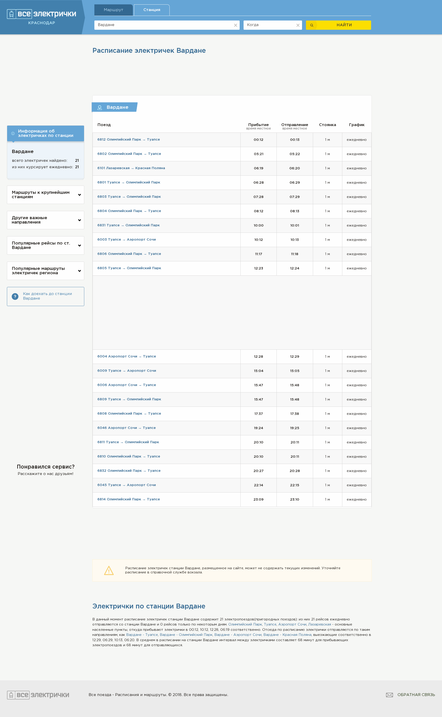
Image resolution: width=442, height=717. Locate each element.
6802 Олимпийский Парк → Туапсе (129, 153)
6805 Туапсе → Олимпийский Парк (129, 268)
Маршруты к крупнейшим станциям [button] (41, 195)
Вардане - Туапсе (142, 634)
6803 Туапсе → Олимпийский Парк (129, 196)
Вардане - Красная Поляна (287, 634)
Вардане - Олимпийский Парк (186, 634)
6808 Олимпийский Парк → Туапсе (129, 413)
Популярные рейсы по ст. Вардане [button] (41, 245)
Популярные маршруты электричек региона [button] (38, 271)
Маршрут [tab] (113, 10)
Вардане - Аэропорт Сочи (238, 634)
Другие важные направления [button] (29, 220)
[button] (45, 133)
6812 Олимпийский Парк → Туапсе (128, 139)
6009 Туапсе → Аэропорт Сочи (126, 370)
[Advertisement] (45, 77)
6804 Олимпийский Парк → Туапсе (129, 210)
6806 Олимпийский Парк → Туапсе (129, 253)
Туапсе (270, 624)
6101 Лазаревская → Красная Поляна (131, 168)
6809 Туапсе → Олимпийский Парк (129, 399)
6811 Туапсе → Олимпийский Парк (128, 442)
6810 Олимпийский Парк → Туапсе (128, 456)
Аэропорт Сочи (292, 624)
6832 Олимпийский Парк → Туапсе (129, 470)
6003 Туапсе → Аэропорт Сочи (126, 239)
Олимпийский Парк (245, 624)
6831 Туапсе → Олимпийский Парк (128, 225)
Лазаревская (319, 624)
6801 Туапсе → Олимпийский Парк (128, 182)
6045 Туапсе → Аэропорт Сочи (126, 485)
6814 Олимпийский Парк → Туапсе (128, 499)
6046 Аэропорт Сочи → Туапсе (126, 427)
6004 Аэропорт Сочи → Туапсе (126, 356)
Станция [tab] (151, 10)
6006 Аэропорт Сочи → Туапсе (126, 385)
